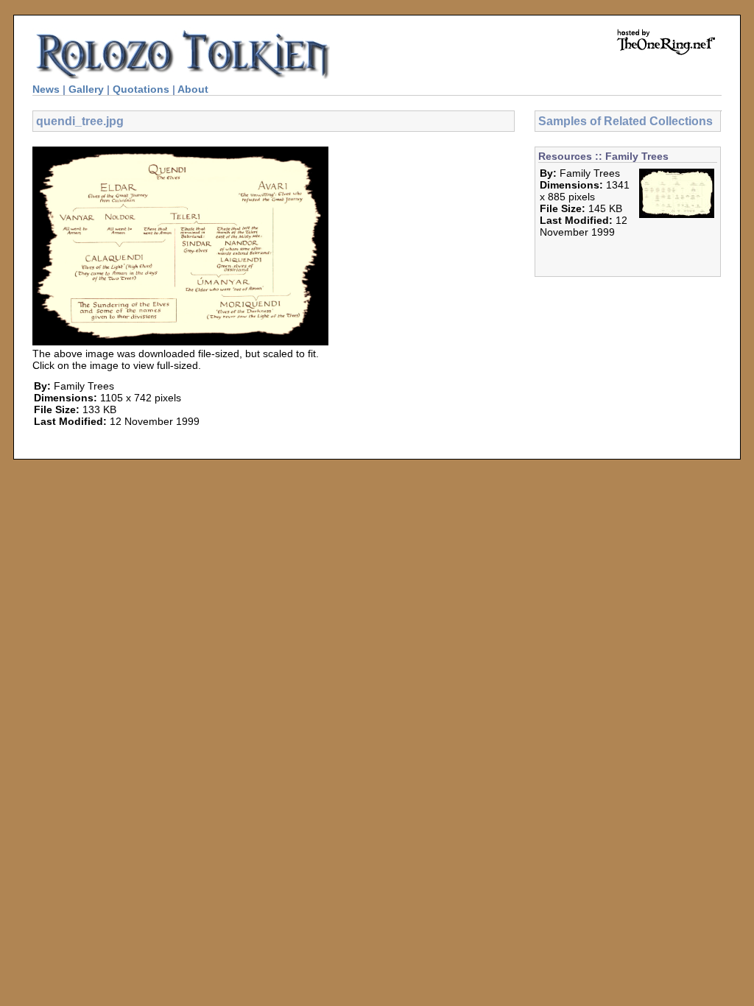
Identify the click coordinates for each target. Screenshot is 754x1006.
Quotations (141, 89)
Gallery (86, 89)
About (192, 89)
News (46, 89)
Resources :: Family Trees (603, 156)
